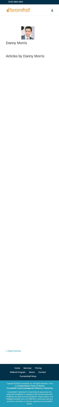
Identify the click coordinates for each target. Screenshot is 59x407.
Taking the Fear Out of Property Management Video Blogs (24, 317)
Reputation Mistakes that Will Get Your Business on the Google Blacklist (27, 226)
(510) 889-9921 (15, 1)
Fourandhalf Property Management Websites (24, 388)
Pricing (38, 368)
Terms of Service (37, 386)
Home (17, 368)
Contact (42, 372)
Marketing (48, 388)
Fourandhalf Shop (28, 376)
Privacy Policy (23, 386)
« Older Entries (13, 351)
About (32, 372)
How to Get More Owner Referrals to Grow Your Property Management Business (29, 77)
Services (27, 368)
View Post (14, 98)
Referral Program (17, 372)
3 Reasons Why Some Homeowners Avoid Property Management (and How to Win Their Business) (29, 180)
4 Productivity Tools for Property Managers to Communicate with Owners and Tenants (29, 272)
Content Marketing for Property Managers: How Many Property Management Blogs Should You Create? (29, 128)
